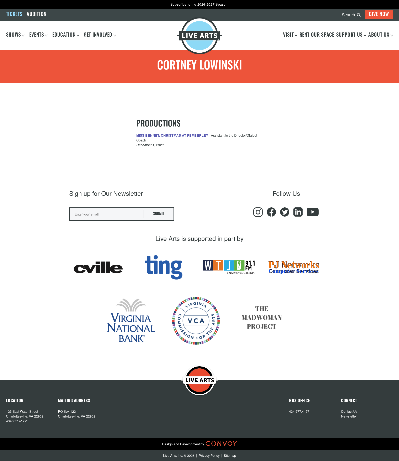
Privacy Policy (209, 455)
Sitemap (230, 455)
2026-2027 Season (212, 4)
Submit (158, 214)
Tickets (14, 14)
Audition (37, 14)
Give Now (379, 14)
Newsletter (349, 416)
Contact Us (349, 411)
